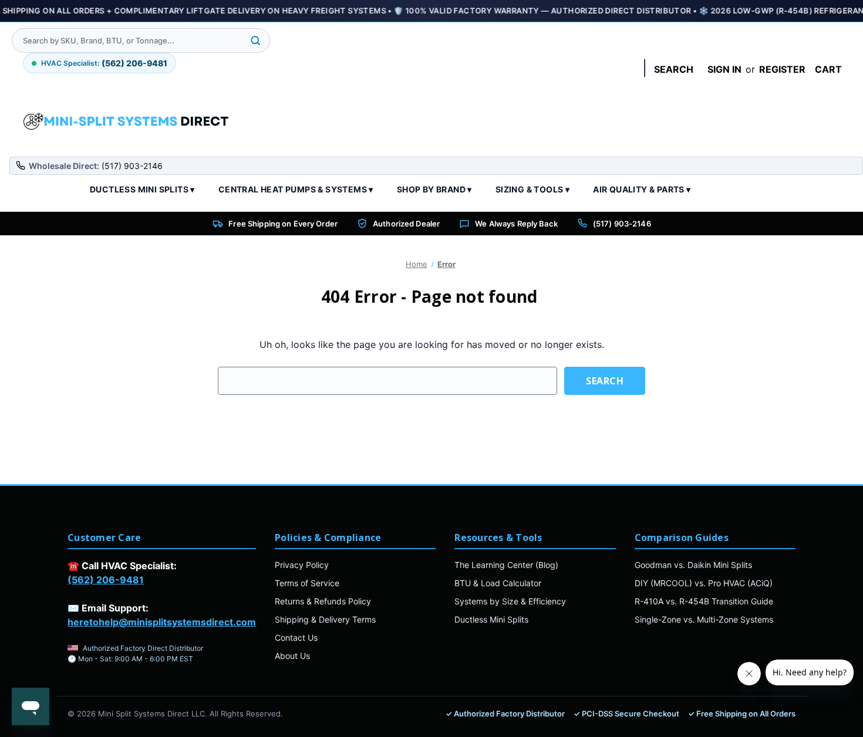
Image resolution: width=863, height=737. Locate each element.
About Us (292, 656)
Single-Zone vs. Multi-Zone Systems (704, 619)
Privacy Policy (302, 565)
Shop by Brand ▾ (434, 189)
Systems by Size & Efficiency (510, 601)
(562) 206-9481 (106, 580)
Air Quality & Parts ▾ (641, 189)
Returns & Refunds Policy (323, 601)
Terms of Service (307, 583)
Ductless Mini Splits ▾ (142, 189)
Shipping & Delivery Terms (325, 619)
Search (673, 69)
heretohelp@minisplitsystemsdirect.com (162, 622)
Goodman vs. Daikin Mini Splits (693, 565)
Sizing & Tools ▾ (532, 189)
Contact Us (296, 638)
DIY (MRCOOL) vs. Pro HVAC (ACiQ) (704, 583)
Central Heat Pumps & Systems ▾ (295, 189)
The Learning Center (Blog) (506, 565)
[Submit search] (255, 40)
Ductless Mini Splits (491, 619)
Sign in (724, 69)
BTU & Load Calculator (497, 583)
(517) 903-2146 (622, 223)
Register (782, 69)
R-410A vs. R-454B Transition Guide (704, 601)
